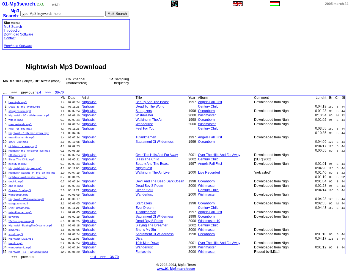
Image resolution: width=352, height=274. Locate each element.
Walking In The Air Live (153, 172)
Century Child (208, 106)
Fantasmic (143, 252)
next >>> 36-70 (49, 92)
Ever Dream (144, 208)
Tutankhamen (146, 137)
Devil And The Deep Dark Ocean (160, 181)
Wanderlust (144, 124)
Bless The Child (147, 159)
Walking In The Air (149, 120)
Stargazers (144, 111)
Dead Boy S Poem (149, 186)
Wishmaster (144, 115)
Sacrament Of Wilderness (155, 142)
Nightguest (144, 168)
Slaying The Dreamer (151, 225)
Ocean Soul (144, 190)
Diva (139, 238)
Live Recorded (209, 172)
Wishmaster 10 (209, 221)
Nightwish (89, 102)
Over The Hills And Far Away (157, 155)
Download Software (18, 34)
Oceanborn (206, 111)
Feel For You (145, 128)
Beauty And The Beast (152, 102)
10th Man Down (147, 243)
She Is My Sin (146, 230)
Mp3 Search (13, 27)
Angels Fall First (210, 102)
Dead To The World (150, 106)
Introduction (12, 30)
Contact (9, 38)
